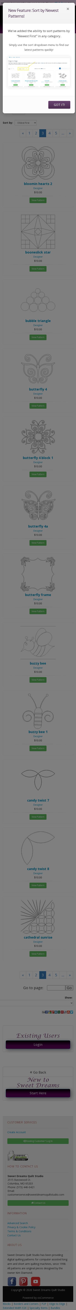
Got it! (59, 105)
